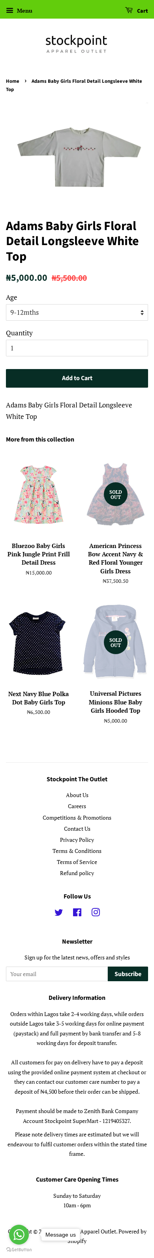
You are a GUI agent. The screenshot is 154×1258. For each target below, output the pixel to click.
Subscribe (128, 974)
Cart (142, 11)
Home (12, 81)
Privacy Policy (77, 839)
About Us (77, 795)
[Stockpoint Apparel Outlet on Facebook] (77, 913)
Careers (77, 806)
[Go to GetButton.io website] (19, 1249)
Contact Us (77, 828)
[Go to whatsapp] (19, 1235)
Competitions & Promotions (77, 817)
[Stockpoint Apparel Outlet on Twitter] (58, 913)
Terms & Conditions (77, 851)
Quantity (19, 332)
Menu (23, 10)
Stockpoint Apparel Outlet (84, 1231)
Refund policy (77, 873)
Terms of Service (77, 862)
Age (11, 297)
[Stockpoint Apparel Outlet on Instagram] (95, 913)
